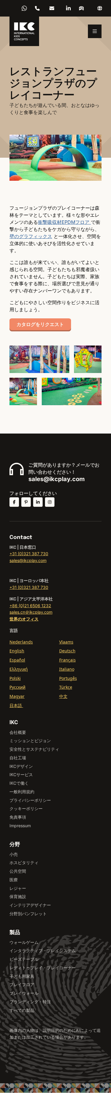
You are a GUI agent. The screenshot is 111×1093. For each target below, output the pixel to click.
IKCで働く (19, 783)
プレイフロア (21, 984)
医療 (13, 879)
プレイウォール (23, 993)
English (16, 651)
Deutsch (67, 651)
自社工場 (17, 757)
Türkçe (65, 687)
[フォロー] (14, 502)
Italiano (66, 669)
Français (67, 660)
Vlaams (66, 642)
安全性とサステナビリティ (34, 749)
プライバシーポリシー (30, 800)
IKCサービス (21, 774)
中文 (63, 696)
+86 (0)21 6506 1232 (37, 8)
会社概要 (17, 732)
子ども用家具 (21, 976)
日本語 (16, 705)
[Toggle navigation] (95, 31)
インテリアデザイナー (30, 905)
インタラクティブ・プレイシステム (42, 950)
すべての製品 (21, 1010)
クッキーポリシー (26, 808)
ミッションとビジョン (30, 740)
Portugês (68, 678)
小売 (13, 854)
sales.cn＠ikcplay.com (30, 612)
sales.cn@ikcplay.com (52, 8)
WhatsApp (24, 8)
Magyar (17, 696)
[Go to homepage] (24, 31)
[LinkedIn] (68, 8)
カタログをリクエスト (40, 324)
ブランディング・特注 (30, 1001)
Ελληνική (18, 669)
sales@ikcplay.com (56, 479)
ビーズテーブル (23, 959)
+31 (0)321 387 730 (28, 553)
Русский (17, 687)
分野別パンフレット (28, 913)
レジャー (17, 888)
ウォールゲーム (23, 942)
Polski (15, 678)
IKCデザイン (21, 766)
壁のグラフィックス (30, 236)
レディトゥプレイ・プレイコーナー (42, 967)
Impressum (20, 825)
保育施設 (17, 896)
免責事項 (17, 817)
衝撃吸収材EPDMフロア (64, 222)
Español (17, 660)
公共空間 (17, 871)
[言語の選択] (99, 8)
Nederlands (21, 642)
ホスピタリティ (23, 862)
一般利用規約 (21, 791)
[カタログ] (81, 8)
